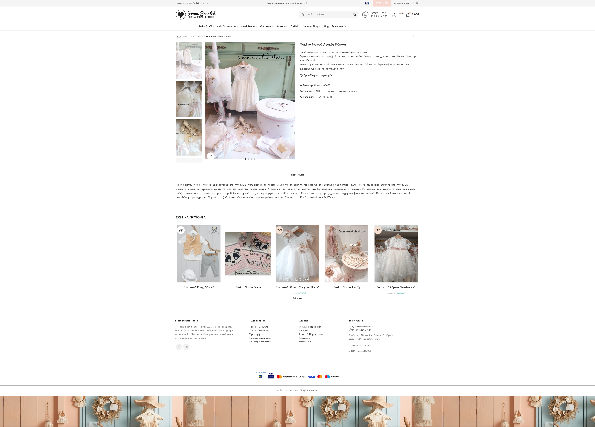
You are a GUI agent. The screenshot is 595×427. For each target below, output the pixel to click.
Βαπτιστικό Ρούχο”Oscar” (199, 287)
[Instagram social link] (417, 3)
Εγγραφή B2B (382, 3)
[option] (189, 60)
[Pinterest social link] (324, 97)
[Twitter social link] (320, 97)
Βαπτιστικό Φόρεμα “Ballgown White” (297, 287)
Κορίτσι (331, 91)
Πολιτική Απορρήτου (260, 342)
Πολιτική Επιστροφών (260, 338)
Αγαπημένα (304, 338)
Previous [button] (182, 160)
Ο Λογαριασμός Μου (310, 327)
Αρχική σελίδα (183, 36)
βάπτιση (298, 185)
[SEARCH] (354, 14)
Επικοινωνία (305, 342)
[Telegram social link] (331, 97)
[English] (367, 3)
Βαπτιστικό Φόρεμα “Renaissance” (396, 287)
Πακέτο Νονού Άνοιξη (347, 287)
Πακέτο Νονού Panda (248, 287)
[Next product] (417, 36)
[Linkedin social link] (327, 97)
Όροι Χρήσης (256, 334)
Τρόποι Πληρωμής (258, 327)
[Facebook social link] (413, 3)
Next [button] (196, 160)
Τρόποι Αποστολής (259, 331)
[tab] (297, 173)
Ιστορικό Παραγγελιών (311, 334)
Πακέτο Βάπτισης (347, 91)
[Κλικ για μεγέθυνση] (211, 156)
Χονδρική (304, 331)
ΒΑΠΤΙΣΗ (197, 36)
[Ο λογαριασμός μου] (393, 14)
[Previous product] (411, 36)
